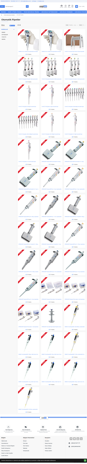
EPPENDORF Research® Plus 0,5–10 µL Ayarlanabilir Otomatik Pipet (75, 271)
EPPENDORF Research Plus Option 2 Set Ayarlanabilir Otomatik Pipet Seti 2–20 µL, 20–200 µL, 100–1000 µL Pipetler (75, 299)
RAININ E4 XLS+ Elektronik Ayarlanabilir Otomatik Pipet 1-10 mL (52, 51)
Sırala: (67, 25)
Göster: (80, 25)
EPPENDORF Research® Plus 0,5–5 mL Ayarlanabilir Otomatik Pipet (52, 271)
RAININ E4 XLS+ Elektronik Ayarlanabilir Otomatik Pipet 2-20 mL (29, 51)
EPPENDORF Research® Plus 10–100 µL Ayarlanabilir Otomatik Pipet (75, 244)
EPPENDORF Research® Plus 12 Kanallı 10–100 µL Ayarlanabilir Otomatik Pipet (29, 244)
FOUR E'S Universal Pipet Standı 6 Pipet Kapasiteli (74, 51)
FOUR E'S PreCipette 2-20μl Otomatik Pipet (50, 106)
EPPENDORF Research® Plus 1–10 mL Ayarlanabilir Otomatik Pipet (52, 216)
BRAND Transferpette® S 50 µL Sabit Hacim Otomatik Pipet (52, 354)
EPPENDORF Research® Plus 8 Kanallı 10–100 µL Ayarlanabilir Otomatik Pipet (75, 161)
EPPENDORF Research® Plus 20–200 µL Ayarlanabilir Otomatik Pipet (29, 216)
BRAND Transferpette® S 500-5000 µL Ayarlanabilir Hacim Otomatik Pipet (75, 326)
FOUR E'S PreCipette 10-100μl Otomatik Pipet (73, 134)
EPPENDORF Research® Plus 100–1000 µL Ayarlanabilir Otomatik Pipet (29, 271)
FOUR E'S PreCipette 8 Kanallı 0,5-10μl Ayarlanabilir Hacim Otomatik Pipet (75, 79)
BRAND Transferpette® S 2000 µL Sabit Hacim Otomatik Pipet (52, 381)
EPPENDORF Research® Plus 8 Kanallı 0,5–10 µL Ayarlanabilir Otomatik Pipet (29, 189)
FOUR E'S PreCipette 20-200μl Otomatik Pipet (27, 106)
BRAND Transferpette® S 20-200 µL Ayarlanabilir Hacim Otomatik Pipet (29, 409)
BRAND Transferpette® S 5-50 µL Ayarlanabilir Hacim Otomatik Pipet (75, 354)
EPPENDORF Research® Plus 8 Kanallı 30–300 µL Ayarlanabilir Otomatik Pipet (52, 161)
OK (85, 460)
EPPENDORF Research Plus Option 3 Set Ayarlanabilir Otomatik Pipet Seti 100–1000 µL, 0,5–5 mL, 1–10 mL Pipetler (52, 299)
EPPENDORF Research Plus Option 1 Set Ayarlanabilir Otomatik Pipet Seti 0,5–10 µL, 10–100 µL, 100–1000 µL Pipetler (29, 326)
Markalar (4, 29)
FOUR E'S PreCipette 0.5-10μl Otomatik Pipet (27, 161)
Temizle (12, 25)
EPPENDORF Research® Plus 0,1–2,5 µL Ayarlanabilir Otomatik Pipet (29, 299)
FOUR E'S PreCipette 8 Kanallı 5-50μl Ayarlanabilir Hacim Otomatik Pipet (29, 79)
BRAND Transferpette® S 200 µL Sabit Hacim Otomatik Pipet (75, 381)
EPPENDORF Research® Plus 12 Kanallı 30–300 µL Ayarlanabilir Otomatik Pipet (75, 216)
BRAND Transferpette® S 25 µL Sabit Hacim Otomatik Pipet (29, 381)
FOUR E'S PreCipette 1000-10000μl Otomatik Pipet (28, 134)
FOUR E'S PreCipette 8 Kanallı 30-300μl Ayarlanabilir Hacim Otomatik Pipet (52, 79)
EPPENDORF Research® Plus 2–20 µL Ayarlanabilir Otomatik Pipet (52, 189)
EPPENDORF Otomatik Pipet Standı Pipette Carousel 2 (52, 326)
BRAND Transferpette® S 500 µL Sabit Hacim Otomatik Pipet (29, 354)
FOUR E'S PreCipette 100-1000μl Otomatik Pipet (51, 134)
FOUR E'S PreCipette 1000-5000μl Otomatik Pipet (74, 106)
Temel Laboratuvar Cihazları (9, 14)
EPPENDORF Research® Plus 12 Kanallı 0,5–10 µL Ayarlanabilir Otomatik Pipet (52, 244)
